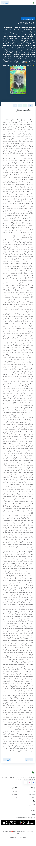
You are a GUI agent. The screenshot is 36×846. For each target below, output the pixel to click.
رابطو (33, 796)
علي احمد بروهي (15, 64)
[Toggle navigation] (11, 2)
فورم (15, 796)
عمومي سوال (14, 793)
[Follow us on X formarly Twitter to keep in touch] (25, 782)
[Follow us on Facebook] (33, 782)
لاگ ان (6, 2)
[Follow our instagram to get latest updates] (29, 782)
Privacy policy (12, 836)
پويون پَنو (28, 759)
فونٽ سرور (32, 804)
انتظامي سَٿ (32, 793)
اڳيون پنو (8, 759)
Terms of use (22, 836)
